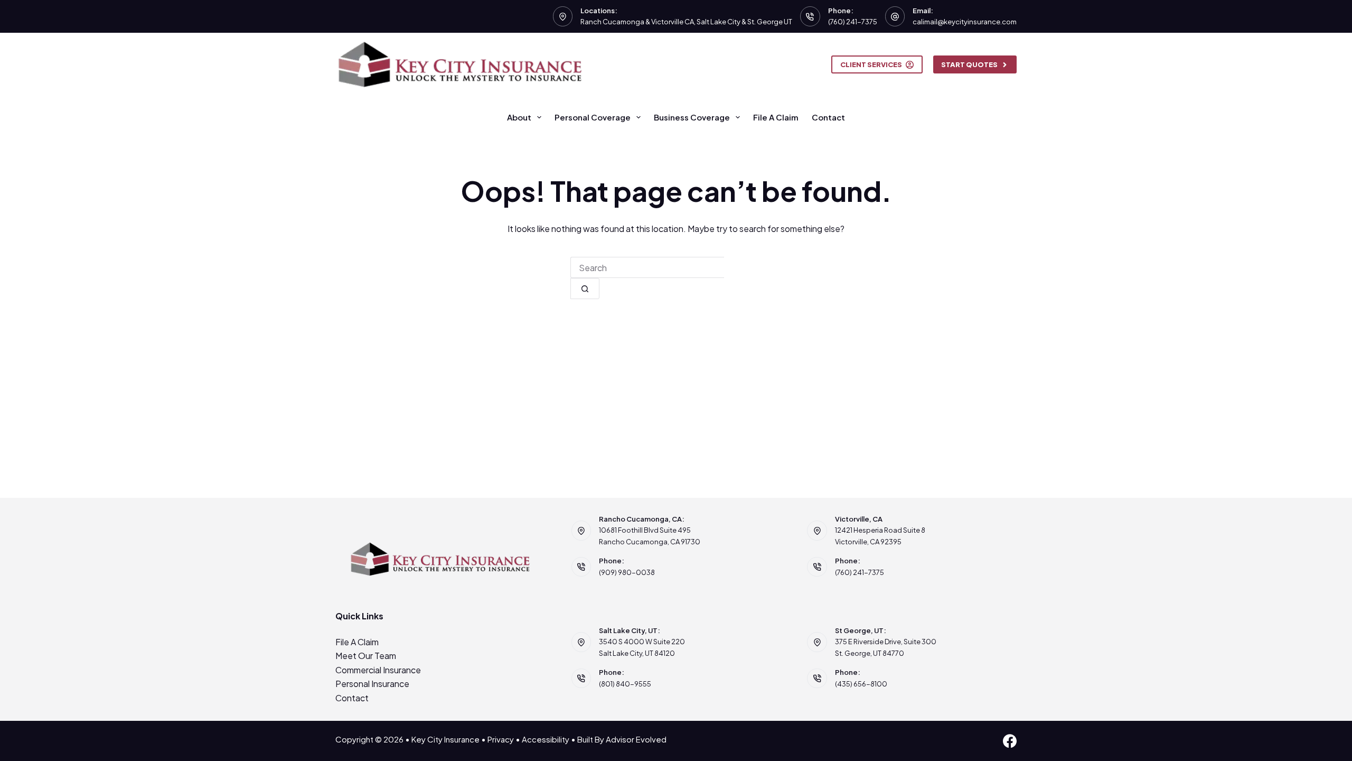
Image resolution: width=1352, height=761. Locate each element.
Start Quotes (969, 64)
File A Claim (776, 117)
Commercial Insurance (378, 669)
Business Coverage (692, 117)
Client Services (871, 64)
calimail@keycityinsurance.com (965, 21)
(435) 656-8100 (861, 684)
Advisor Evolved (636, 739)
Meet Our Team (365, 655)
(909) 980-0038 (627, 572)
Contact (828, 117)
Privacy (500, 739)
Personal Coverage (593, 117)
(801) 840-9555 (625, 684)
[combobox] (647, 267)
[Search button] (584, 288)
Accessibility (545, 739)
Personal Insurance (372, 683)
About (519, 117)
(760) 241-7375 (852, 21)
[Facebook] (1010, 741)
